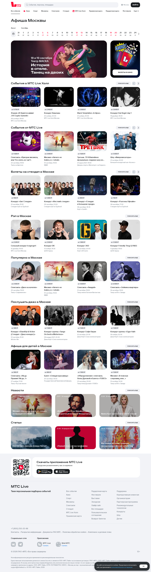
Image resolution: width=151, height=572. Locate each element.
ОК (143, 566)
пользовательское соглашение (121, 567)
